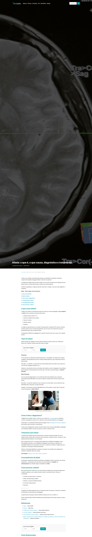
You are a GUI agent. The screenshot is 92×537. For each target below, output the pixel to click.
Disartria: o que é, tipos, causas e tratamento (37, 453)
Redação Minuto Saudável (17, 265)
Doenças (27, 272)
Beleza (25, 3)
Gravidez (34, 3)
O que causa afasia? (26, 294)
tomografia (52, 422)
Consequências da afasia (28, 302)
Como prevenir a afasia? (28, 304)
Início (22, 272)
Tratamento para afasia (27, 300)
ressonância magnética (61, 422)
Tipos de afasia (25, 296)
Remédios (43, 3)
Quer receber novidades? (28, 347)
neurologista (52, 418)
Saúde (48, 3)
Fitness (29, 3)
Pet (39, 3)
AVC (36, 315)
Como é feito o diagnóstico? (28, 298)
